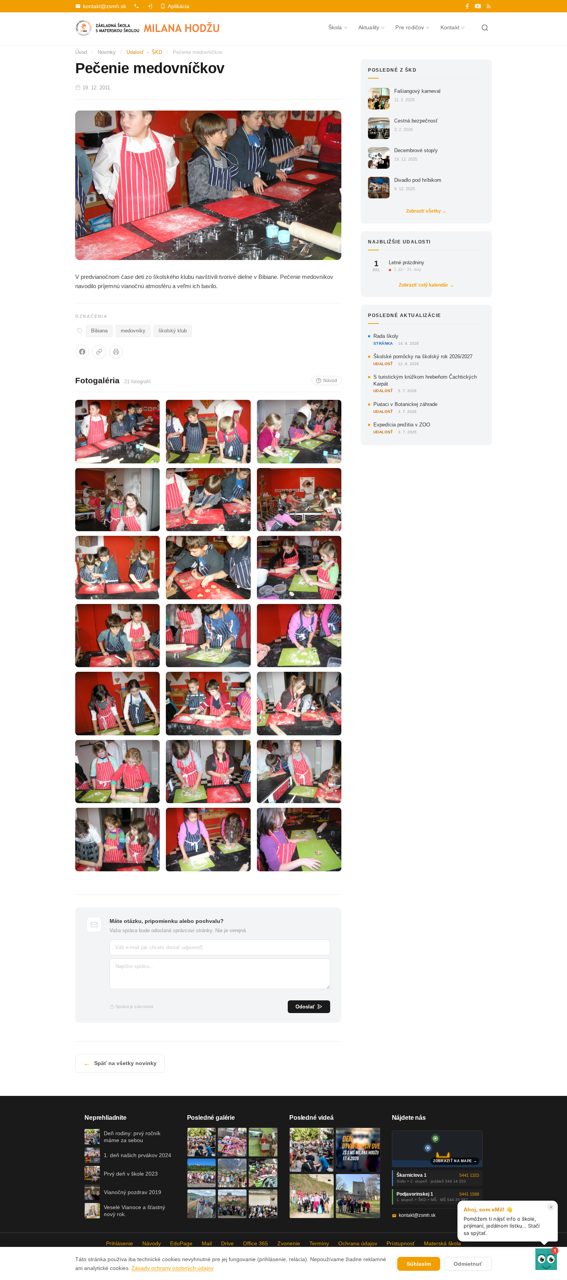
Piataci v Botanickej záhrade (405, 404)
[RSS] (489, 6)
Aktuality (369, 27)
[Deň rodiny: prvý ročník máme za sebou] (201, 1142)
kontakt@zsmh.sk (104, 6)
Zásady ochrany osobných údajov (173, 1268)
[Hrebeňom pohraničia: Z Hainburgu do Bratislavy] (358, 1196)
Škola (335, 27)
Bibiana (99, 331)
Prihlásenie (119, 1243)
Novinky (107, 52)
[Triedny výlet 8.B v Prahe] (232, 1203)
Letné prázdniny (406, 262)
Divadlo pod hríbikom (417, 180)
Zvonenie (288, 1243)
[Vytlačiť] (116, 352)
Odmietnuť (468, 1264)
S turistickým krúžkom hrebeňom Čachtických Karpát (425, 380)
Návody (151, 1243)
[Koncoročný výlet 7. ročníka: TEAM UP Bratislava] (263, 1203)
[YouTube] (478, 6)
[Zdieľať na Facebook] (82, 352)
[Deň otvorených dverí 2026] (358, 1149)
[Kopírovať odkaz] (99, 352)
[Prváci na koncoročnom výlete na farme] (201, 1203)
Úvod (81, 52)
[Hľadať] (485, 28)
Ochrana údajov (357, 1243)
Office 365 (255, 1243)
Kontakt (449, 27)
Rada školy (385, 336)
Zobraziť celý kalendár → (426, 285)
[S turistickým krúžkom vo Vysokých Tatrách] (232, 1173)
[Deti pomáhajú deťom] (263, 1142)
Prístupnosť (400, 1243)
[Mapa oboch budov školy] (437, 1149)
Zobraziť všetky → (426, 211)
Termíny (319, 1243)
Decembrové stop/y (416, 150)
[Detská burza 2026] (232, 1142)
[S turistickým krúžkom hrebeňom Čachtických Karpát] (311, 1196)
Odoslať (305, 1007)
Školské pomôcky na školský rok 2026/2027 (422, 356)
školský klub (173, 331)
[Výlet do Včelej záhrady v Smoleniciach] (201, 1173)
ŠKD (157, 52)
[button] (546, 1259)
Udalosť (135, 52)
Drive (227, 1243)
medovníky (133, 331)
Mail (207, 1243)
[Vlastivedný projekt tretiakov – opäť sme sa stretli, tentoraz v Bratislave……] (263, 1173)
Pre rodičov (409, 27)
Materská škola (442, 1243)
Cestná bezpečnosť (416, 121)
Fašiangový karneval (417, 91)
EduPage (181, 1243)
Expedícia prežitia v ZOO (401, 425)
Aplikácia (178, 6)
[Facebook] (467, 6)
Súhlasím (419, 1264)
